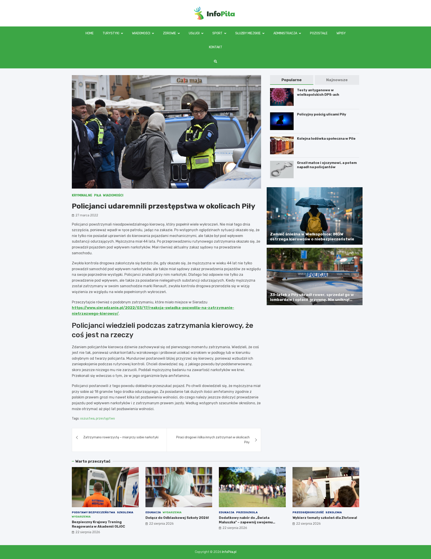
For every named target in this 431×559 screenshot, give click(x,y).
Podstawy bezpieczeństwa (93, 512)
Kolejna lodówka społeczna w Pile (326, 139)
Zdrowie (169, 33)
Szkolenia (125, 512)
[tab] (291, 80)
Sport (217, 33)
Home (90, 33)
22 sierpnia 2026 (87, 532)
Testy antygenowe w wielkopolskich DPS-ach (318, 92)
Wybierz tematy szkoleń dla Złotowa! (324, 518)
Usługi (194, 33)
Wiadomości (141, 33)
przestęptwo (105, 418)
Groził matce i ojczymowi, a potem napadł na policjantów (327, 165)
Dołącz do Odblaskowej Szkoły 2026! (177, 518)
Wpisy (341, 33)
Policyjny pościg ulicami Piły (321, 114)
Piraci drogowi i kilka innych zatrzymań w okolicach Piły (213, 439)
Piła (97, 195)
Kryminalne (82, 195)
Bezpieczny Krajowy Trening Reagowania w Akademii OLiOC (98, 524)
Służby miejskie (248, 33)
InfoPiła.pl (229, 552)
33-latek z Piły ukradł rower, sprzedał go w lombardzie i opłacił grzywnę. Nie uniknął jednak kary (312, 299)
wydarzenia (81, 516)
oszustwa (87, 418)
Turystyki (111, 33)
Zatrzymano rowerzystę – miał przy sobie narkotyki (120, 437)
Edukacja (153, 512)
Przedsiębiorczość (308, 512)
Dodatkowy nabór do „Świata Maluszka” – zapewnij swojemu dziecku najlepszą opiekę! (246, 522)
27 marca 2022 (86, 215)
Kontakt (215, 47)
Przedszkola (247, 512)
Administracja (285, 33)
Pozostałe (319, 33)
